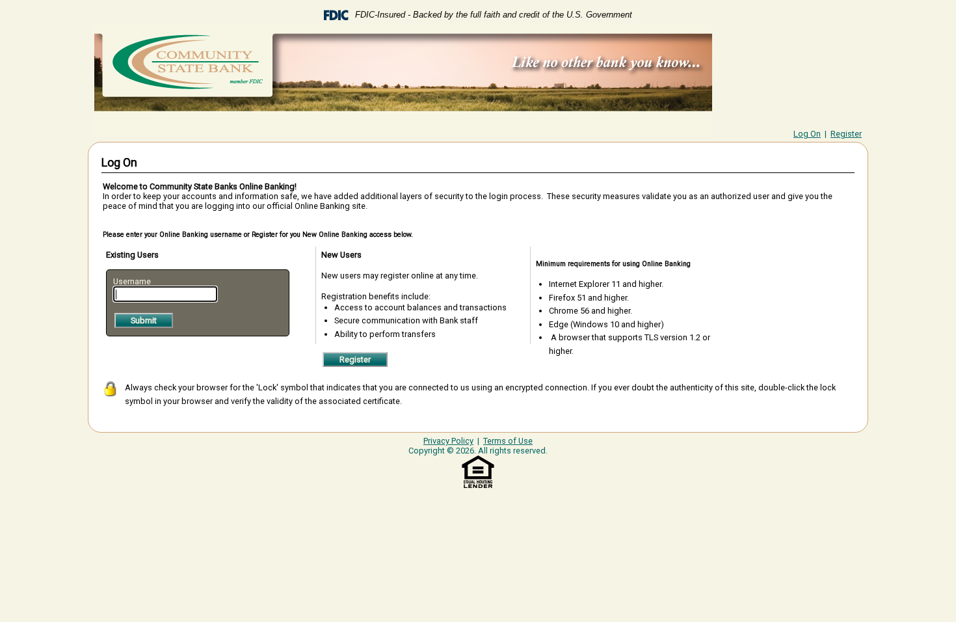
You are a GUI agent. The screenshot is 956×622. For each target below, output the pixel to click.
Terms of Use (508, 441)
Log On (807, 134)
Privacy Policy (448, 441)
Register (846, 134)
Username (132, 281)
